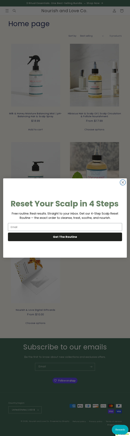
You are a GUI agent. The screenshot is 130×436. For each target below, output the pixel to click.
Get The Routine (65, 237)
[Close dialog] (123, 182)
